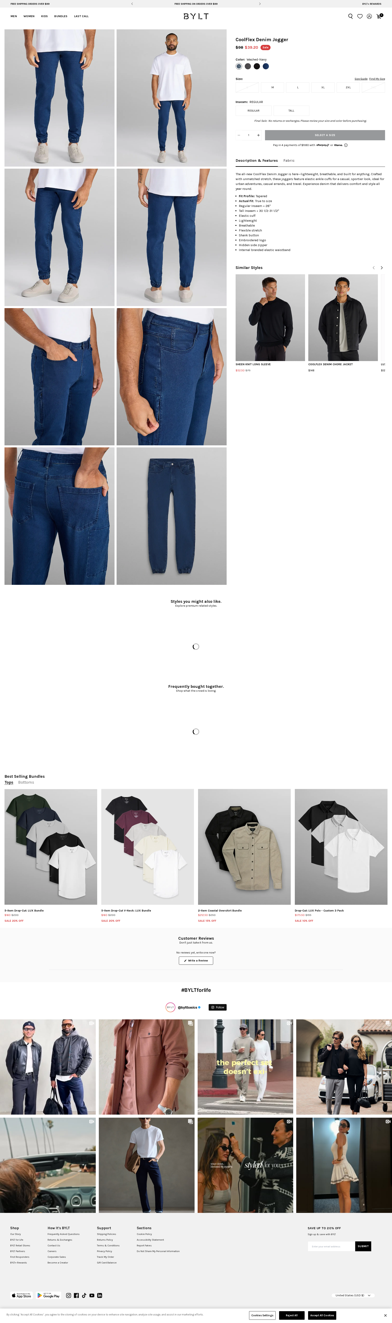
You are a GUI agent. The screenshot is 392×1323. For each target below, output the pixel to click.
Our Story (15, 1234)
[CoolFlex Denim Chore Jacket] (343, 317)
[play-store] (48, 1295)
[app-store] (21, 1295)
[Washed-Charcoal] (248, 66)
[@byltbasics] (170, 1007)
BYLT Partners (17, 1251)
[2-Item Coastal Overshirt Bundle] (244, 847)
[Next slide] (260, 4)
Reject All (292, 1315)
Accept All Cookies (322, 1315)
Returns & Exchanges (60, 1239)
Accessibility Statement (150, 1239)
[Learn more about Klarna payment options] (346, 145)
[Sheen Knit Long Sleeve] (270, 317)
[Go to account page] (369, 16)
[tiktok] (84, 1295)
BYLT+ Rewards (371, 3)
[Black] (257, 66)
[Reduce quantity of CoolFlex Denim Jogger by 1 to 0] (239, 135)
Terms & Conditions (108, 1245)
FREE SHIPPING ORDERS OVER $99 (30, 3)
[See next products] (382, 267)
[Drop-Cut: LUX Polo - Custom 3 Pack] (341, 847)
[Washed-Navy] (239, 66)
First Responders (19, 1257)
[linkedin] (99, 1295)
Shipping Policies (106, 1234)
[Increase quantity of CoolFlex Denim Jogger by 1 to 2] (258, 135)
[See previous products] (373, 267)
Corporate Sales (57, 1257)
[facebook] (76, 1295)
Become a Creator (58, 1262)
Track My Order (105, 1257)
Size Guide (361, 78)
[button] (59, 98)
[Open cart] (378, 16)
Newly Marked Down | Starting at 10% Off (196, 3)
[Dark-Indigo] (266, 66)
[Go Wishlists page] (360, 16)
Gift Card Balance (107, 1262)
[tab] (257, 161)
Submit (363, 1246)
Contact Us (54, 1245)
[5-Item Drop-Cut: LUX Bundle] (50, 847)
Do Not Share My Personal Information (158, 1251)
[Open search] (350, 16)
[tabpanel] (310, 212)
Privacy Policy (104, 1251)
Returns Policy (105, 1239)
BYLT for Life (16, 1239)
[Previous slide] (132, 4)
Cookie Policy (144, 1234)
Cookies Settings (262, 1315)
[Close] (385, 1315)
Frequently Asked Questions (64, 1234)
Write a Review (200, 962)
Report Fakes (144, 1245)
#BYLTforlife (196, 990)
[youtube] (91, 1295)
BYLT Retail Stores (20, 1245)
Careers (52, 1251)
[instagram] (68, 1295)
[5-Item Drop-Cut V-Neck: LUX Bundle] (147, 847)
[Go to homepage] (196, 16)
